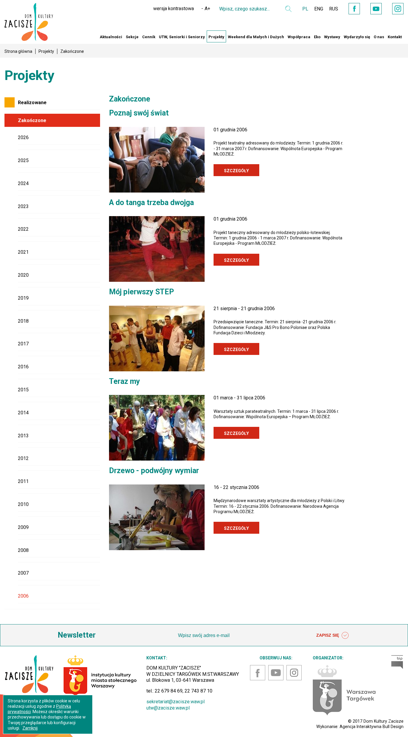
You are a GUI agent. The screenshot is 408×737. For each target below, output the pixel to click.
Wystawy (332, 37)
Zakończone (32, 120)
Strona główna (18, 51)
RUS (333, 9)
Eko (317, 37)
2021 (23, 252)
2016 (23, 367)
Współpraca (299, 37)
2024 (23, 183)
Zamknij (30, 728)
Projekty (216, 37)
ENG (318, 9)
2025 (23, 160)
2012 (23, 458)
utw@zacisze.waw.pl (168, 708)
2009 (23, 527)
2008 (23, 550)
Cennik (148, 37)
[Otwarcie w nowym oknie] (344, 690)
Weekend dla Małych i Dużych (256, 37)
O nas (379, 37)
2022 (23, 229)
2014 (23, 413)
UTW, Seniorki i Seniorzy (182, 37)
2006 (23, 596)
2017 (23, 344)
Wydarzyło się (357, 37)
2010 (23, 504)
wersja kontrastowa (173, 8)
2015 (23, 390)
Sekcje (132, 37)
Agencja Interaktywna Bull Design (372, 726)
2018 (23, 321)
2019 (23, 298)
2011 (23, 481)
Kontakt (395, 37)
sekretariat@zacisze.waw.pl (175, 701)
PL (305, 9)
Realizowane (32, 102)
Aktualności (111, 37)
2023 (23, 206)
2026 (23, 137)
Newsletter (77, 635)
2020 (23, 275)
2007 (23, 573)
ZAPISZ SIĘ (328, 635)
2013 (23, 435)
